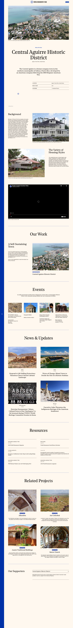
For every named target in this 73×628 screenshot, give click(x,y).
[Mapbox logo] (10, 106)
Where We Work (38, 47)
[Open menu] (2, 314)
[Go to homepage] (38, 3)
